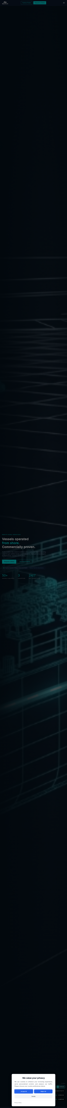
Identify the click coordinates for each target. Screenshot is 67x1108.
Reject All (43, 1091)
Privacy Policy (18, 1102)
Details (34, 1096)
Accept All (24, 1091)
